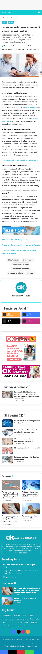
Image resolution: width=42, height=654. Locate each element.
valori (31, 273)
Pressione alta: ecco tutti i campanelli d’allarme (21, 245)
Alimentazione (11, 18)
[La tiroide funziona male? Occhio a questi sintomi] (7, 459)
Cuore (12, 622)
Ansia (24, 615)
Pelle (4, 626)
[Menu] (39, 13)
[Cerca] (36, 13)
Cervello (12, 619)
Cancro (5, 619)
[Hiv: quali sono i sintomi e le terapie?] (7, 450)
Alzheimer (17, 615)
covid (37, 619)
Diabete (19, 622)
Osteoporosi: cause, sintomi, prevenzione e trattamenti (24, 440)
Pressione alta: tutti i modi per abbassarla (21, 160)
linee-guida (28, 260)
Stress (25, 626)
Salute (11, 22)
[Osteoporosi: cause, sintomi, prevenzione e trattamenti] (7, 441)
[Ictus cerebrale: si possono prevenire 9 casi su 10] (7, 423)
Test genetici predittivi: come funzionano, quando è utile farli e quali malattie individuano (31, 495)
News (4, 22)
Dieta (26, 622)
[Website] (21, 299)
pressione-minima (16, 273)
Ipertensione (14, 260)
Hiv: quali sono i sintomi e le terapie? (27, 448)
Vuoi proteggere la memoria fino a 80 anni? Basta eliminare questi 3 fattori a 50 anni (10, 495)
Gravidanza (34, 622)
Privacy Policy (10, 646)
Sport (19, 626)
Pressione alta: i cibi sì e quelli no (15, 240)
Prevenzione (20, 18)
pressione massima (21, 264)
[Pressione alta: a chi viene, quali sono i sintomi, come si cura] (7, 432)
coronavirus (20, 619)
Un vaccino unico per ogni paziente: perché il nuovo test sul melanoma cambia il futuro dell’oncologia (11, 519)
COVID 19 (5, 622)
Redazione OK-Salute (10, 46)
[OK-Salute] (6, 12)
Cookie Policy (32, 646)
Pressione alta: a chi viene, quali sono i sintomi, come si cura (25, 431)
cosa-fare (30, 619)
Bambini (31, 615)
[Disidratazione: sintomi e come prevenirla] (31, 508)
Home (4, 18)
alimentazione (7, 615)
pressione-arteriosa (21, 269)
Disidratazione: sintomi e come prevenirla (30, 517)
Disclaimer (21, 646)
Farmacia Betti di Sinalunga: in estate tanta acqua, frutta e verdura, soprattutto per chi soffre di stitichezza (26, 395)
